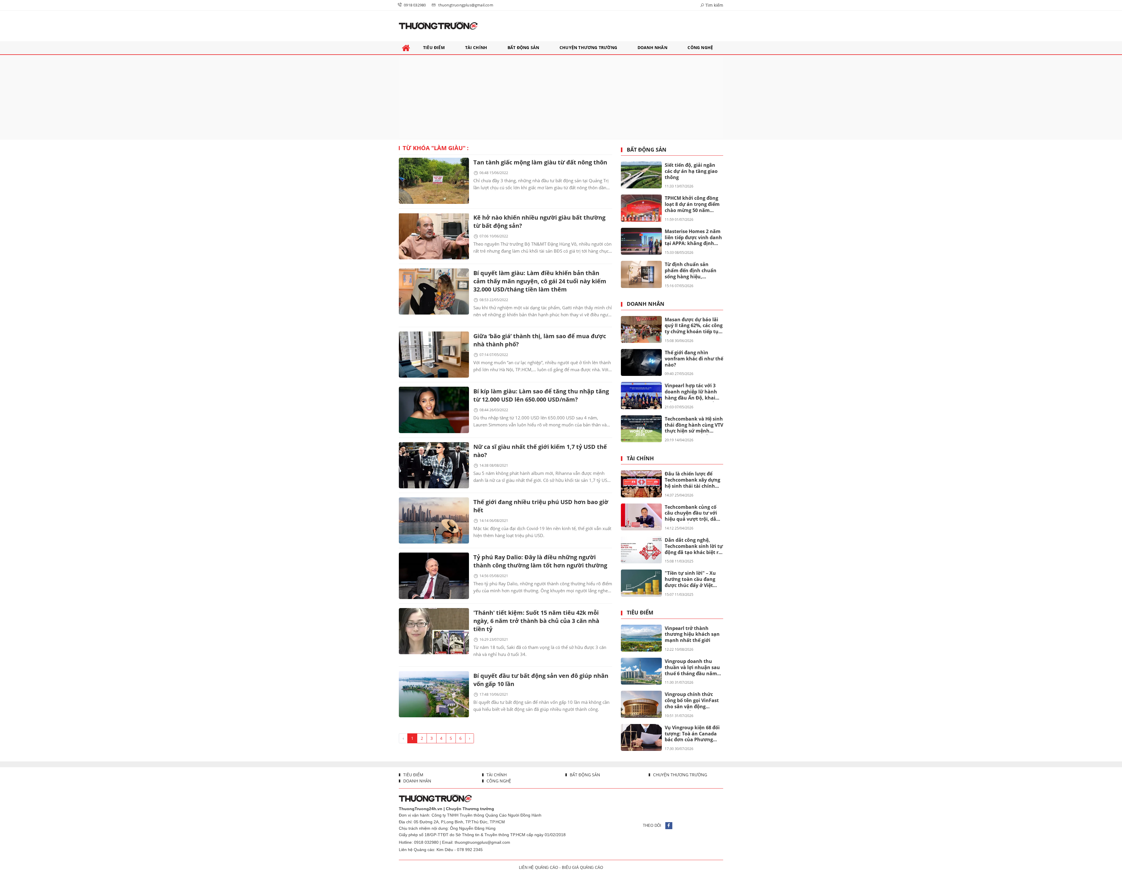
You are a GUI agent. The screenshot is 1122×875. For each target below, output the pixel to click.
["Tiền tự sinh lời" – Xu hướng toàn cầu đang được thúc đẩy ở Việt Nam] (641, 583)
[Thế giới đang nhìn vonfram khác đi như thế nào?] (641, 362)
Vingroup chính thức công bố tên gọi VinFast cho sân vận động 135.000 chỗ (692, 700)
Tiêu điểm (640, 613)
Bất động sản (646, 150)
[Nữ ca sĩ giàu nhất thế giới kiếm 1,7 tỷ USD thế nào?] (434, 465)
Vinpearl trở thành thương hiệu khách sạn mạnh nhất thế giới (692, 634)
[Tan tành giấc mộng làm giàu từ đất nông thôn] (434, 181)
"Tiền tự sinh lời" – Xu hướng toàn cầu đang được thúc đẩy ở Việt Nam (690, 579)
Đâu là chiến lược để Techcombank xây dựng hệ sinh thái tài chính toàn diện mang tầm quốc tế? (692, 480)
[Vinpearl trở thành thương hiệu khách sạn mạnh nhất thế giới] (641, 638)
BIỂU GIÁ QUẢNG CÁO (582, 867)
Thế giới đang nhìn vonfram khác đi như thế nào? (694, 358)
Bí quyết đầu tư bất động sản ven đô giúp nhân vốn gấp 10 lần (540, 680)
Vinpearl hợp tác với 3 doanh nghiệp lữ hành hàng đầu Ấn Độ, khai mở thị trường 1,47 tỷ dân (691, 392)
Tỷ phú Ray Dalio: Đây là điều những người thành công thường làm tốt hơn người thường (540, 561)
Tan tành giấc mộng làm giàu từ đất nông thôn (540, 162)
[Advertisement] (561, 97)
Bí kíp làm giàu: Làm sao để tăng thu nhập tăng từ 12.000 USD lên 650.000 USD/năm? (541, 395)
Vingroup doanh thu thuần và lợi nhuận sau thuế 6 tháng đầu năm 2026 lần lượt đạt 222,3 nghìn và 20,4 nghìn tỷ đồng (692, 667)
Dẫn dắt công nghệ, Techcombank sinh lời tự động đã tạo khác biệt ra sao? (694, 546)
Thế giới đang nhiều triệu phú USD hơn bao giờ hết (540, 506)
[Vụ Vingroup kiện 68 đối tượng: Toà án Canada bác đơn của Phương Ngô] (641, 737)
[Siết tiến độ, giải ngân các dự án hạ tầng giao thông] (641, 175)
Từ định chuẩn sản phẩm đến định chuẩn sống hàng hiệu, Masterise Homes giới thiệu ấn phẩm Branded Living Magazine (693, 270)
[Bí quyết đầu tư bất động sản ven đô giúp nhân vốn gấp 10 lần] (434, 694)
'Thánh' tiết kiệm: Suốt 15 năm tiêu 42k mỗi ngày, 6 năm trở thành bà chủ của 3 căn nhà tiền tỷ (536, 621)
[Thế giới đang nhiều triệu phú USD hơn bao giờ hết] (434, 520)
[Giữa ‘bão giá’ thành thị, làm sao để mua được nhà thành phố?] (434, 354)
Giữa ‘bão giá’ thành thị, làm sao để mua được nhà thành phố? (539, 340)
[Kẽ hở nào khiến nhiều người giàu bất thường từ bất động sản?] (434, 236)
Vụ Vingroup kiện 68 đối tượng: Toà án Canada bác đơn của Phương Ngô (692, 734)
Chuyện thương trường (679, 774)
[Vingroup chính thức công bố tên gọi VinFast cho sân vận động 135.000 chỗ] (641, 704)
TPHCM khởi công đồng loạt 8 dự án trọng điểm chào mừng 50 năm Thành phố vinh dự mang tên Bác (692, 204)
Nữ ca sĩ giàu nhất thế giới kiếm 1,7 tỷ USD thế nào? (540, 451)
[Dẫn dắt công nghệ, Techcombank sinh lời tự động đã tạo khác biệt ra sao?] (641, 550)
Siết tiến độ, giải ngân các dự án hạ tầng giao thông (691, 171)
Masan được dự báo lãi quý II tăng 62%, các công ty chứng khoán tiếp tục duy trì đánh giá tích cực (694, 326)
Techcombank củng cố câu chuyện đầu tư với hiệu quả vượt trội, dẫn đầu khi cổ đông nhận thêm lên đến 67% (692, 513)
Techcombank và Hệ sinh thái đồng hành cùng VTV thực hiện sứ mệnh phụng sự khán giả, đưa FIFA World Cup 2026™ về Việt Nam (694, 425)
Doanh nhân (645, 304)
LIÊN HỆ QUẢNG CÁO (538, 867)
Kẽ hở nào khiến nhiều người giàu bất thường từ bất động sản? (539, 221)
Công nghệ (498, 781)
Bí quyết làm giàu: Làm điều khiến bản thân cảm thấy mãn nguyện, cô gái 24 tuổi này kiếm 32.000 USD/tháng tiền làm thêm (539, 281)
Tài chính (640, 458)
